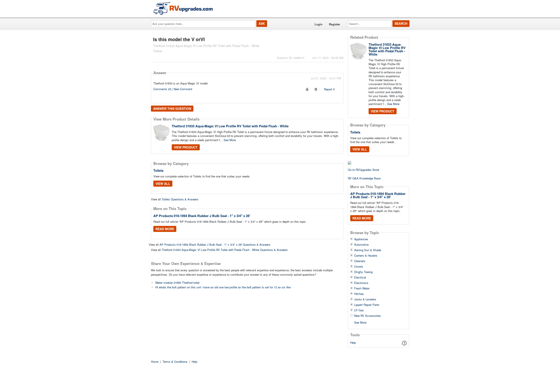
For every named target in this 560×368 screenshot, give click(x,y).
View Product (186, 147)
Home (154, 361)
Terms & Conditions (175, 361)
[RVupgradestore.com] (183, 8)
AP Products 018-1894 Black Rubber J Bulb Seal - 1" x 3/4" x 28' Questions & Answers (214, 244)
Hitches (359, 293)
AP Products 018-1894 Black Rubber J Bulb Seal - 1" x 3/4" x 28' (201, 215)
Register (334, 24)
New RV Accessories (367, 315)
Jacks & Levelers (365, 299)
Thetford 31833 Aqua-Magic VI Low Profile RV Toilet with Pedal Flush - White (230, 126)
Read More (165, 229)
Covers (358, 266)
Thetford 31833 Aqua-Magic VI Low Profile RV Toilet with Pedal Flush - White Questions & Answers (225, 250)
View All (163, 183)
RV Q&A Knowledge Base (364, 178)
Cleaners (359, 261)
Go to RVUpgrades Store (363, 170)
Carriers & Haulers (365, 255)
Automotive (361, 244)
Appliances (361, 239)
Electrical (360, 277)
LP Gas (359, 310)
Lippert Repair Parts (366, 304)
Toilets (158, 170)
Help (353, 342)
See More (230, 140)
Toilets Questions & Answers (180, 199)
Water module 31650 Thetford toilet (177, 282)
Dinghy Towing (363, 271)
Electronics (361, 282)
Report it (329, 89)
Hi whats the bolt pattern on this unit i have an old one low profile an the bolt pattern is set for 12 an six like (223, 287)
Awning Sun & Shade (367, 250)
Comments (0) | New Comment (172, 89)
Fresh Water (361, 288)
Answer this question (172, 108)
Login (318, 24)
